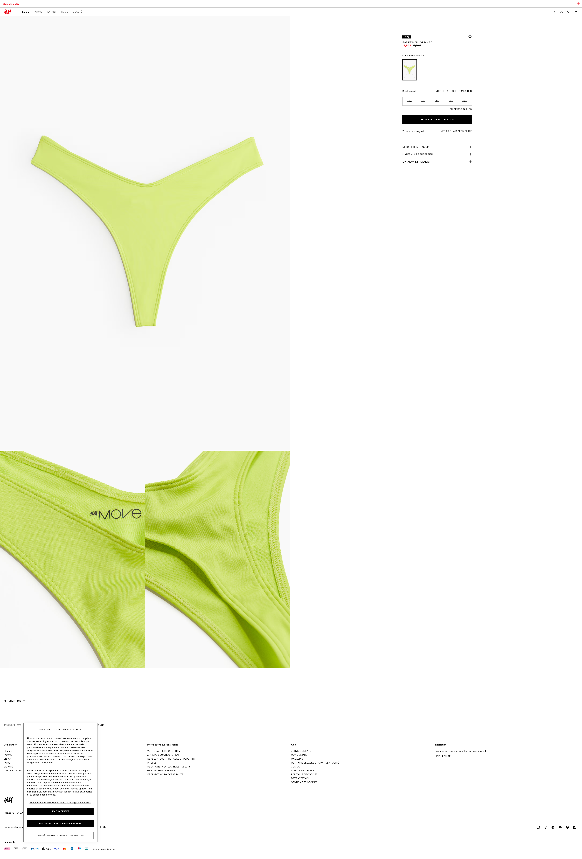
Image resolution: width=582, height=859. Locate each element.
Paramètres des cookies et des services (60, 835)
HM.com (7, 725)
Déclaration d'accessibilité (165, 774)
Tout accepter (60, 811)
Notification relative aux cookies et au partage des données (60, 802)
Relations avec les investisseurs (169, 766)
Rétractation (300, 778)
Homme (38, 11)
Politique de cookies (304, 774)
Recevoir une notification (437, 119)
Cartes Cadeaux (14, 770)
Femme (25, 11)
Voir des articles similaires (454, 91)
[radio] (409, 69)
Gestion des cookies (304, 782)
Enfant (51, 11)
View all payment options (104, 849)
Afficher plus (12, 700)
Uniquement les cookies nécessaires (60, 823)
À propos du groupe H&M (163, 755)
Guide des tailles (461, 109)
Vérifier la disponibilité (456, 131)
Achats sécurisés (302, 770)
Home (64, 11)
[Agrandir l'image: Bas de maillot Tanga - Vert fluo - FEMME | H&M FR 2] (72, 559)
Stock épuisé (409, 91)
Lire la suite (443, 756)
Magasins (297, 758)
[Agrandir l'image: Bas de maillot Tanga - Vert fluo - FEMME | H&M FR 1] (145, 233)
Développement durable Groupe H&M (171, 758)
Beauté (77, 11)
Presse (152, 762)
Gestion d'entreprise (161, 770)
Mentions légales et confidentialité (315, 762)
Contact (296, 766)
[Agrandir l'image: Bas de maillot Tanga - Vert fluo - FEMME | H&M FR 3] (217, 559)
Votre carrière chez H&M (163, 751)
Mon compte (299, 755)
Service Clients (301, 751)
